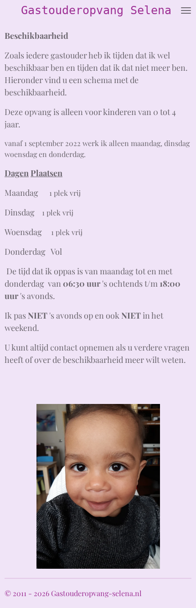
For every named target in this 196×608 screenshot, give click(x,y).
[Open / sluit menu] (186, 10)
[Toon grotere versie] (98, 486)
